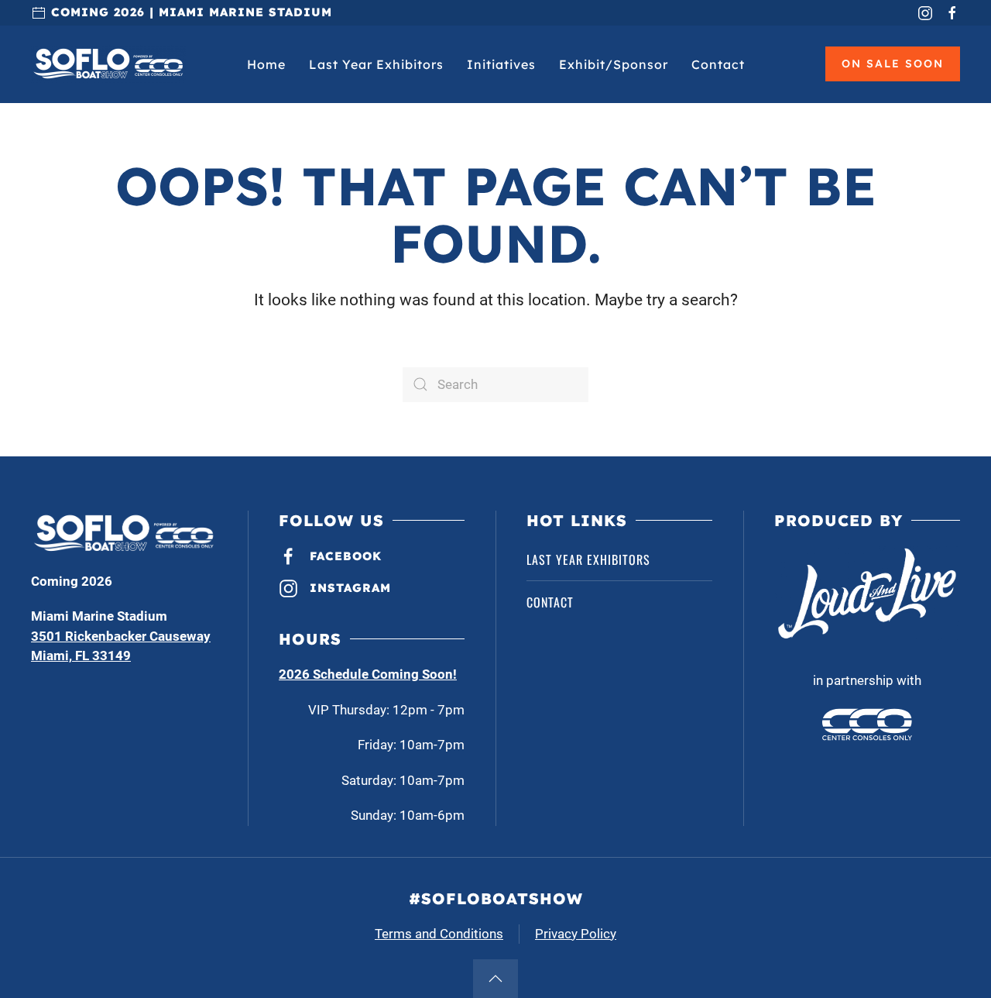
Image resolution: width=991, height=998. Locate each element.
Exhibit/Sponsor (613, 64)
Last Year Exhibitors (376, 64)
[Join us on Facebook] (952, 12)
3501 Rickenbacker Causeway (121, 636)
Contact (718, 64)
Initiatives (501, 64)
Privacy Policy (575, 933)
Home (266, 64)
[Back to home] (108, 64)
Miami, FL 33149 (81, 655)
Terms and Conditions (439, 933)
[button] (495, 978)
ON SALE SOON (893, 64)
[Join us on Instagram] (925, 12)
